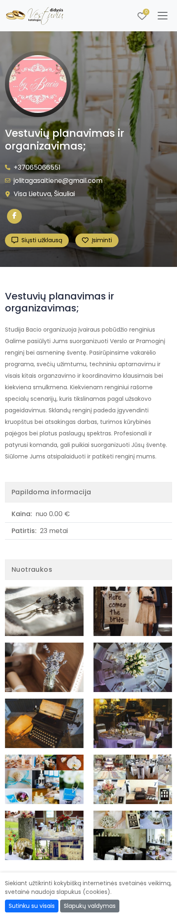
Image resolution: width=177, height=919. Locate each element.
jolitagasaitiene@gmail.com (58, 180)
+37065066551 (37, 167)
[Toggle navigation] (162, 15)
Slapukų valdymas (90, 906)
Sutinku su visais (32, 906)
